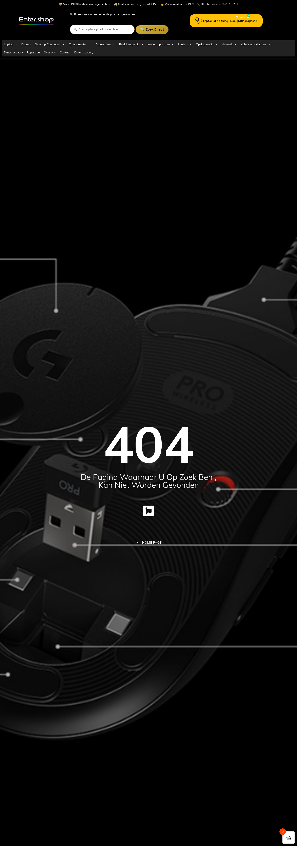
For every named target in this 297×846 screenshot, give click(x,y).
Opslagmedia (205, 44)
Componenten (78, 44)
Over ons (50, 52)
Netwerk (227, 44)
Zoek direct (155, 29)
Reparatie (33, 52)
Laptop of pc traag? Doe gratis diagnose (230, 21)
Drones (26, 44)
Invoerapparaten (159, 44)
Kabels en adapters (253, 44)
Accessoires (103, 44)
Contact (65, 52)
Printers (183, 44)
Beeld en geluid (129, 44)
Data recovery (13, 52)
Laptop (8, 44)
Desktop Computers (48, 44)
